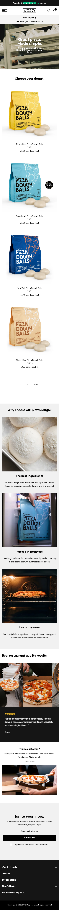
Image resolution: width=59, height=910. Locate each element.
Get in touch (30, 762)
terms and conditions (38, 844)
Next (36, 384)
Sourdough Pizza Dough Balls (29, 216)
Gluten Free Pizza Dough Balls (29, 360)
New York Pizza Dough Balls (29, 288)
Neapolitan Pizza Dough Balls (29, 144)
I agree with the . (31, 844)
